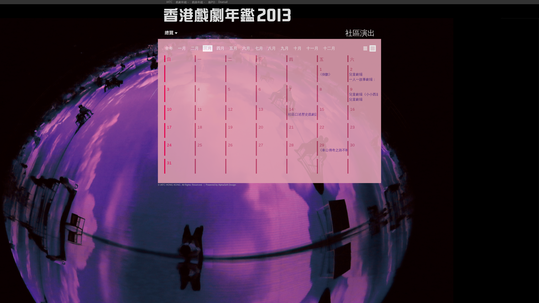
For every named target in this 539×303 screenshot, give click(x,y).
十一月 (312, 48)
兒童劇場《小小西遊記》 (367, 94)
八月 (272, 48)
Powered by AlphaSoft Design (221, 184)
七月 (259, 48)
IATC (169, 2)
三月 (208, 48)
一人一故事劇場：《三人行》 (371, 79)
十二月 (329, 48)
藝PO (211, 2)
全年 (169, 48)
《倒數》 (325, 74)
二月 (195, 48)
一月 (182, 48)
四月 (220, 48)
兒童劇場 (356, 74)
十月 (298, 48)
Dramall (223, 2)
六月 (246, 48)
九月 (285, 48)
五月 (233, 48)
